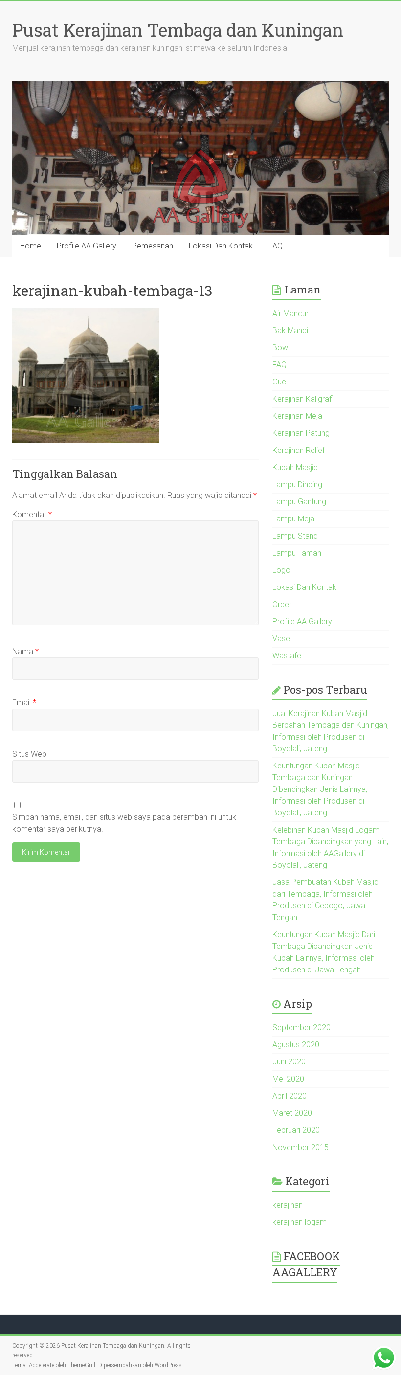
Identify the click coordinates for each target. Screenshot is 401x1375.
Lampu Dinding (297, 484)
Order (281, 604)
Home (30, 245)
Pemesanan (152, 245)
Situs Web (29, 754)
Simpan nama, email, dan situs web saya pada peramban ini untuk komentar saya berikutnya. (124, 823)
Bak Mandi (290, 330)
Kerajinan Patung (301, 433)
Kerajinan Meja (297, 416)
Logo (281, 570)
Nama (25, 651)
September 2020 (301, 1027)
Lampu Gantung (299, 501)
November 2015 (300, 1147)
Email (24, 702)
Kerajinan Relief (298, 450)
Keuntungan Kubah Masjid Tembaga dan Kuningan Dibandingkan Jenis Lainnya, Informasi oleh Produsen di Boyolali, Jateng (319, 789)
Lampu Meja (293, 518)
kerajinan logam (299, 1222)
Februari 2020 (296, 1130)
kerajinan (287, 1205)
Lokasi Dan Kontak (221, 245)
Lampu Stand (295, 536)
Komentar (32, 514)
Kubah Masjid (295, 467)
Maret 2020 (292, 1113)
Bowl (281, 347)
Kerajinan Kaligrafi (303, 399)
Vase (281, 638)
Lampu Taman (296, 553)
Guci (280, 381)
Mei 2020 (288, 1078)
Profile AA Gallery (86, 245)
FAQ (275, 245)
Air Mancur (290, 313)
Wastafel (287, 655)
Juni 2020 (289, 1061)
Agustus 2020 (295, 1044)
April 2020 (289, 1096)
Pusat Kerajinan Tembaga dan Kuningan (177, 30)
